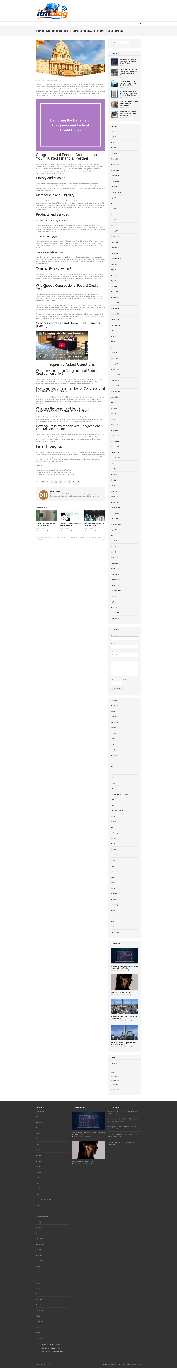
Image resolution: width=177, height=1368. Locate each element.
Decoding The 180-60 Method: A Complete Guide (55, 472)
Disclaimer (114, 1076)
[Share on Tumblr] (69, 482)
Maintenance (114, 838)
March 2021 (114, 491)
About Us (113, 1072)
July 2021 (113, 469)
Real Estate (114, 855)
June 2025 (114, 209)
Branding (113, 728)
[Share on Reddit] (65, 482)
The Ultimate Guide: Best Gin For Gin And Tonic (94, 524)
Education (114, 750)
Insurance (114, 822)
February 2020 (115, 563)
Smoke (113, 882)
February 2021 (115, 497)
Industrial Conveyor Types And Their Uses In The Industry (123, 1043)
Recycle (113, 860)
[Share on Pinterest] (60, 482)
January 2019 (115, 613)
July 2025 (113, 203)
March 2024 (114, 292)
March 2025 (114, 225)
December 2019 (115, 574)
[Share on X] (47, 482)
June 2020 (114, 541)
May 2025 (113, 214)
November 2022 (115, 380)
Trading (113, 910)
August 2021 (114, 463)
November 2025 (115, 181)
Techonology (114, 905)
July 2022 (113, 402)
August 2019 (114, 596)
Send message (116, 688)
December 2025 (115, 175)
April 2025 (114, 220)
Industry (113, 816)
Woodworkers (115, 932)
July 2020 (113, 535)
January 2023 (115, 369)
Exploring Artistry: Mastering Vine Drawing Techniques (56, 474)
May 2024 (113, 281)
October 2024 (115, 253)
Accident (113, 711)
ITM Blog (49, 1364)
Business (113, 733)
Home (112, 805)
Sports (113, 888)
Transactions (115, 916)
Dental (112, 744)
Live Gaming (114, 833)
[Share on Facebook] (43, 482)
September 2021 (116, 458)
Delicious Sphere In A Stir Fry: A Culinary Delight (70, 524)
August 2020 (114, 530)
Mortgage (113, 849)
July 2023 (113, 336)
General (113, 783)
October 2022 (115, 386)
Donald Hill (52, 80)
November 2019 (115, 580)
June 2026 (114, 142)
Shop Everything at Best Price (121, 992)
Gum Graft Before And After (119, 794)
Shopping (113, 877)
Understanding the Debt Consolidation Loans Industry (124, 1017)
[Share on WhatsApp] (56, 482)
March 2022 (114, 425)
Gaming (113, 777)
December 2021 (115, 441)
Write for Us (114, 1085)
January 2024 (115, 303)
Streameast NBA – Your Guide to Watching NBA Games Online (128, 113)
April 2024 (114, 286)
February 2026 (115, 164)
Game (112, 772)
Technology (114, 899)
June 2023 (114, 342)
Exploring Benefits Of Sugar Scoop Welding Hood (45, 524)
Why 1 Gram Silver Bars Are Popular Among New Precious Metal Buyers (128, 93)
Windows (113, 927)
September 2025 (116, 192)
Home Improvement (117, 811)
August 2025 (114, 198)
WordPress (137, 1364)
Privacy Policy (115, 1080)
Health (112, 799)
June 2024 (114, 275)
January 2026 (115, 170)
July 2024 (113, 270)
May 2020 (113, 546)
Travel (112, 921)
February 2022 (115, 430)
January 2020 (115, 568)
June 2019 (114, 607)
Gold (112, 788)
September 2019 (116, 591)
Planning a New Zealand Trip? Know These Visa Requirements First (128, 83)
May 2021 (113, 480)
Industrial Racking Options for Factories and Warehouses (129, 103)
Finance (113, 766)
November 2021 (115, 447)
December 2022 (115, 375)
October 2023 (115, 319)
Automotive (114, 722)
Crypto (113, 739)
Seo (112, 871)
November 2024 (115, 247)
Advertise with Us (116, 1089)
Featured (113, 761)
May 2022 (113, 413)
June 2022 (114, 408)
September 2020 (116, 524)
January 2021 (115, 502)
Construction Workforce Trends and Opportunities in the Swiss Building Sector (129, 72)
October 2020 (115, 519)
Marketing (114, 844)
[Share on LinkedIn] (52, 482)
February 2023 (115, 364)
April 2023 (114, 353)
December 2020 (115, 508)
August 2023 (114, 330)
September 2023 (116, 325)
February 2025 (115, 231)
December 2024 (115, 242)
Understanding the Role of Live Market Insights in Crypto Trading (129, 61)
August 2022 (114, 397)
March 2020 (114, 557)
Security (113, 866)
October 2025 (115, 187)
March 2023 (114, 358)
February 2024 (115, 297)
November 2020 (115, 513)
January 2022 (115, 436)
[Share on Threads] (74, 482)
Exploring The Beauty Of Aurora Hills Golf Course (55, 470)
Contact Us (114, 1063)
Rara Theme (122, 1364)
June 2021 (114, 474)
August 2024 (114, 264)
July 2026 (113, 137)
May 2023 (113, 347)
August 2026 (114, 131)
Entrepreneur (114, 755)
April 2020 (114, 552)
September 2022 (116, 391)
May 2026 (113, 148)
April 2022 (114, 419)
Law (112, 827)
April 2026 (114, 153)
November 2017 (115, 618)
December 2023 (115, 308)
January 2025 (115, 236)
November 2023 (115, 314)
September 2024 (116, 259)
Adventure (114, 716)
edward (125, 970)
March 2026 (114, 159)
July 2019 (113, 602)
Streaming (114, 894)
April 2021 (114, 485)
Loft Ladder (114, 705)
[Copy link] (78, 482)
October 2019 (115, 585)
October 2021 (115, 452)
